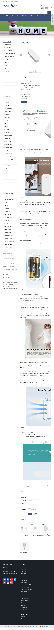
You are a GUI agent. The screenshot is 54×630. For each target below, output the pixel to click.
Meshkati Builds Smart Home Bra (10, 269)
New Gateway (8, 171)
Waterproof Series (9, 111)
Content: (24, 503)
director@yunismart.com (46, 7)
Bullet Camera (8, 220)
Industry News (24, 609)
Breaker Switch (8, 47)
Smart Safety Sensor (17, 37)
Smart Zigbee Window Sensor (46, 534)
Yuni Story (23, 605)
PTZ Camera (7, 223)
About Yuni (15, 15)
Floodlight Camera (9, 226)
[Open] (52, 20)
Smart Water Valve (8, 235)
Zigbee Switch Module (10, 53)
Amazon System (8, 247)
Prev (21, 55)
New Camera (8, 229)
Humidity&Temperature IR (11, 199)
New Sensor (25, 37)
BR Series (7, 74)
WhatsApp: (23, 497)
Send (30, 513)
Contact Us (8, 19)
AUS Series (7, 71)
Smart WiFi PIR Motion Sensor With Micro (24, 535)
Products (24, 15)
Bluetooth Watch (8, 190)
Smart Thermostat (9, 147)
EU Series (7, 65)
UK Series (7, 68)
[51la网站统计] (48, 626)
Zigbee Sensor (8, 181)
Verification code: (23, 510)
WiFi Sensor (7, 178)
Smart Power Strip (8, 114)
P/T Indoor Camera (9, 217)
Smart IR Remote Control (9, 193)
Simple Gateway (8, 165)
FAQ (37, 15)
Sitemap (45, 626)
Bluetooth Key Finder (9, 187)
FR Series (7, 126)
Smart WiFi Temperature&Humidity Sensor (36, 535)
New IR (6, 205)
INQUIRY (24, 102)
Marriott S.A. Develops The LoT (10, 266)
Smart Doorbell (7, 208)
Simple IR (7, 196)
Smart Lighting (7, 150)
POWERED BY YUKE (39, 626)
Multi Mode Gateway (9, 168)
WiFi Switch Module (9, 50)
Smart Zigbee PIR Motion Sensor (24, 553)
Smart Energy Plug (9, 144)
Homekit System (8, 244)
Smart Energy (7, 138)
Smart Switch (7, 78)
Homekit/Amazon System (9, 241)
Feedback (26, 19)
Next (49, 55)
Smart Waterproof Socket (26, 578)
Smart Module (7, 44)
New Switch (7, 90)
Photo (43, 15)
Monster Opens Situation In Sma (10, 261)
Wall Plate (7, 93)
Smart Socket (7, 96)
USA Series (7, 62)
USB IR (6, 202)
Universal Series (8, 108)
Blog (31, 15)
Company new (24, 607)
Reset (35, 513)
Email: (24, 500)
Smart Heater (8, 141)
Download (17, 19)
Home (6, 15)
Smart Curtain (7, 232)
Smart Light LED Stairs (10, 159)
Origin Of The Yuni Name (9, 258)
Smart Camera (7, 211)
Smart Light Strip (8, 156)
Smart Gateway (7, 162)
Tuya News (23, 612)
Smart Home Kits (8, 238)
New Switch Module (9, 56)
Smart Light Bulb (8, 153)
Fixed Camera (8, 214)
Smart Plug (6, 59)
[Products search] (49, 12)
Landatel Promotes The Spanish (10, 263)
